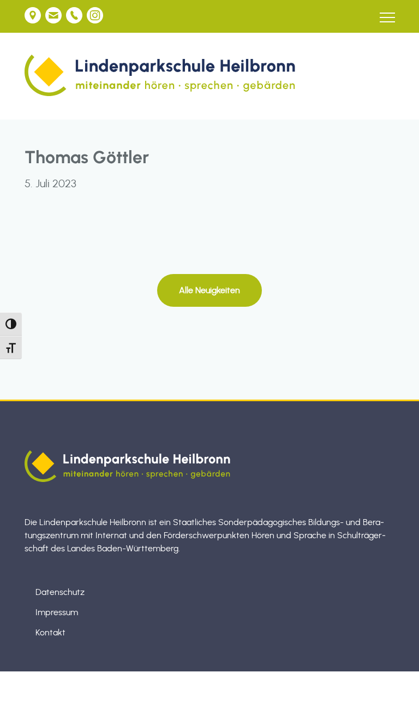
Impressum (56, 612)
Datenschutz (60, 592)
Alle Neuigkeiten (209, 290)
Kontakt (50, 632)
